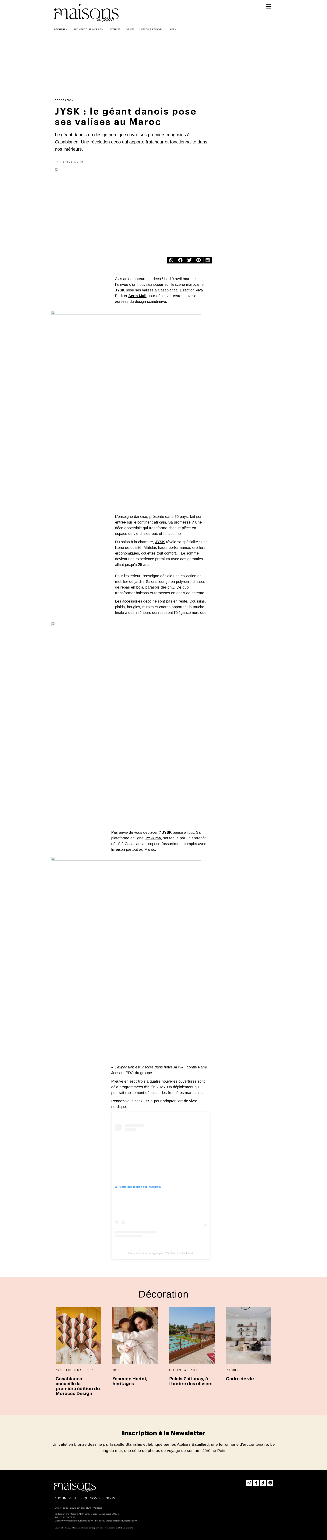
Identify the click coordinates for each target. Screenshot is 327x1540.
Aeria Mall (137, 296)
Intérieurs (234, 1370)
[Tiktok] (263, 1483)
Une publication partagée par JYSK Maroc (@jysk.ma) (160, 1253)
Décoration (64, 100)
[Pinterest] (270, 1483)
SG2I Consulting (125, 1528)
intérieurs (60, 29)
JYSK (120, 290)
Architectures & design (75, 1370)
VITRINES (115, 29)
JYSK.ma (153, 838)
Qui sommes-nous (99, 1498)
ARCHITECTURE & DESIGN (88, 29)
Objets (130, 29)
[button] (171, 260)
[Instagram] (249, 1483)
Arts (173, 29)
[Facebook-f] (256, 1483)
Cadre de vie (240, 1379)
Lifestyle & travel (151, 29)
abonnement (66, 1498)
